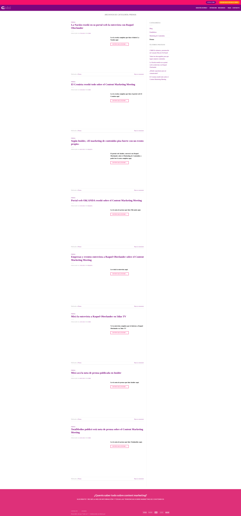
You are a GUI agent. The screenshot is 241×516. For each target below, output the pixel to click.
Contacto (236, 7)
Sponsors (213, 7)
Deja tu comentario (139, 74)
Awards (84, 511)
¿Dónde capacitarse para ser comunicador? (158, 72)
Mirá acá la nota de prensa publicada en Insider (96, 372)
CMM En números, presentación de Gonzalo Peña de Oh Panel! (159, 52)
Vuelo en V (85, 514)
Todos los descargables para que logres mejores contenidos (159, 58)
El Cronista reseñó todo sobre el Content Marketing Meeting (103, 84)
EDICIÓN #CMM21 (201, 7)
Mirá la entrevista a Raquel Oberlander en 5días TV (98, 316)
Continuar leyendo (119, 44)
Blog (151, 28)
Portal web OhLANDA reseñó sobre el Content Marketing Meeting (106, 200)
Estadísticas (153, 32)
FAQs (229, 7)
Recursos (221, 7)
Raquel (90, 149)
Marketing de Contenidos (157, 36)
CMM (89, 33)
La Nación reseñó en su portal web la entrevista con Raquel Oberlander (158, 65)
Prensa (73, 22)
